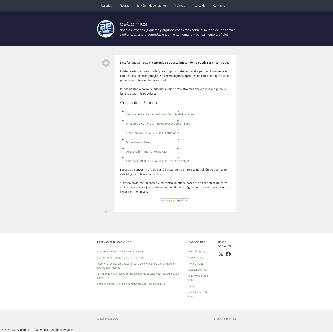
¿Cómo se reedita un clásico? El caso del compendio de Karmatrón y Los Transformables (136, 265)
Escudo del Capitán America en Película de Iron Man (160, 114)
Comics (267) (195, 257)
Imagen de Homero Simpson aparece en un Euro (158, 123)
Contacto (219, 5)
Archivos (179, 5)
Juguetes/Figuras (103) (198, 277)
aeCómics (133, 24)
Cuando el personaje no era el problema (120, 257)
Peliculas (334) (196, 251)
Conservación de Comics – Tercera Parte (120, 251)
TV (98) (192, 286)
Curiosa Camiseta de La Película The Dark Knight (157, 161)
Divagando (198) (197, 269)
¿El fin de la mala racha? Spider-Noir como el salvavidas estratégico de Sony (138, 275)
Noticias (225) (196, 263)
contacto (204, 187)
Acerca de (199, 5)
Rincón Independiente (151, 5)
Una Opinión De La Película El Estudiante (152, 133)
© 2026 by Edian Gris (107, 318)
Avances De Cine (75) (198, 294)
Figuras (124, 5)
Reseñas (106, 5)
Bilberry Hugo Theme (225, 318)
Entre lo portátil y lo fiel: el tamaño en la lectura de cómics (131, 283)
